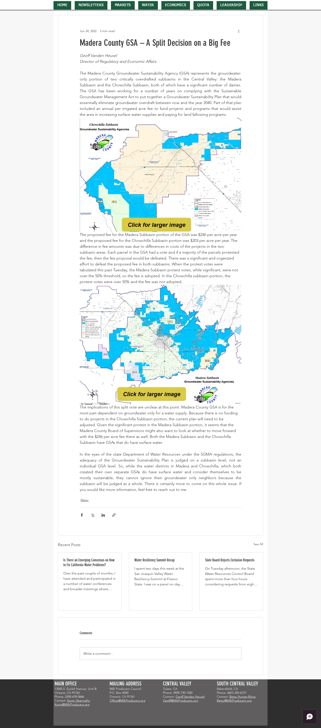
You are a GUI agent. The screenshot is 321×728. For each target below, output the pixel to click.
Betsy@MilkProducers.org (234, 700)
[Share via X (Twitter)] (92, 515)
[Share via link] (114, 515)
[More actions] (238, 31)
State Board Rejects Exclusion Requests (229, 560)
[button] (91, 5)
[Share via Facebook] (82, 515)
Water (85, 500)
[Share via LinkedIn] (103, 515)
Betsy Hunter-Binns (243, 697)
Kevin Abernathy (78, 700)
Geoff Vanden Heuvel (190, 697)
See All (258, 544)
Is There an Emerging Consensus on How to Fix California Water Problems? (88, 562)
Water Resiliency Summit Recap (154, 560)
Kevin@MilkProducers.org (72, 704)
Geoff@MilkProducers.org (180, 700)
